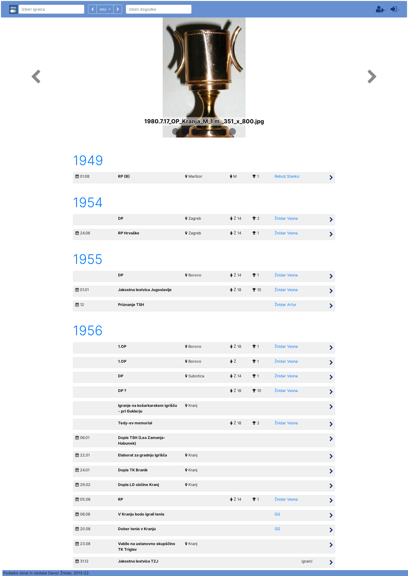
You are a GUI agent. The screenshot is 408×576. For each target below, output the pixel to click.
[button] (92, 9)
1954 (88, 202)
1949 (88, 160)
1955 (87, 259)
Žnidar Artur (285, 304)
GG (277, 514)
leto (104, 9)
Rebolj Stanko (287, 176)
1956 (88, 330)
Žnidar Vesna (286, 218)
